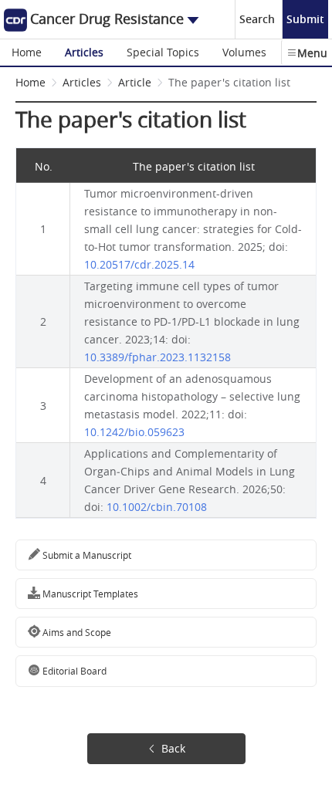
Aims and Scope (75, 632)
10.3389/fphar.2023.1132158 (157, 357)
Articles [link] (82, 82)
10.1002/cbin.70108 (157, 506)
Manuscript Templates (89, 593)
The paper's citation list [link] (229, 82)
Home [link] (30, 82)
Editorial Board (73, 671)
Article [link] (134, 82)
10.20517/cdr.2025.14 (139, 264)
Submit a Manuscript (85, 555)
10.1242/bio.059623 (134, 432)
